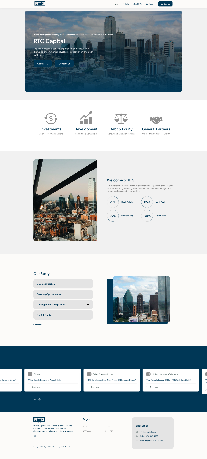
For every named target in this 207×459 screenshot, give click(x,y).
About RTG (137, 4)
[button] (35, 399)
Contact (108, 426)
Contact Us (165, 3)
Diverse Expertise (46, 283)
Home (116, 4)
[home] (39, 3)
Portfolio (125, 4)
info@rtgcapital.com (148, 432)
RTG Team (87, 431)
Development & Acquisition (51, 304)
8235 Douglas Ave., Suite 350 (151, 440)
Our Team (149, 4)
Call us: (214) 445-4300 (149, 436)
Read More (45, 387)
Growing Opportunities (49, 294)
